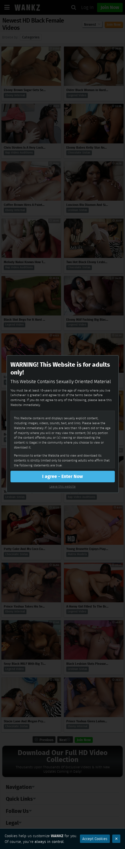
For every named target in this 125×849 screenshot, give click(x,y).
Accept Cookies (94, 838)
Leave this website (62, 486)
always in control (49, 841)
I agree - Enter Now (62, 476)
